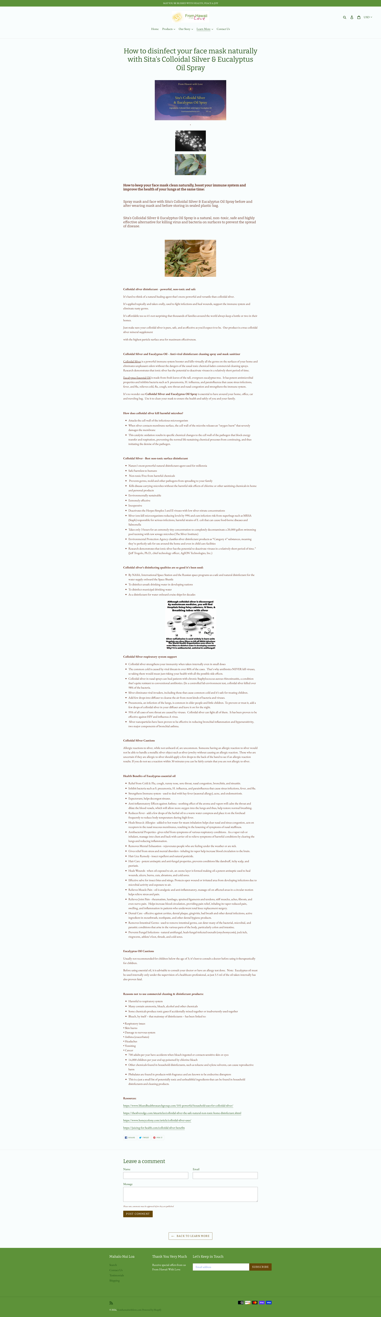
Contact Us (115, 1270)
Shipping (114, 1280)
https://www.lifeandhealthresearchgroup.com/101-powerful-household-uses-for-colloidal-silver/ (178, 1105)
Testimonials (116, 1275)
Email (196, 1169)
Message (128, 1184)
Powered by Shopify (151, 1309)
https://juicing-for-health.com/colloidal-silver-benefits (154, 1128)
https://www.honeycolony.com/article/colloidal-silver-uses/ (157, 1120)
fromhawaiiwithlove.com (129, 1309)
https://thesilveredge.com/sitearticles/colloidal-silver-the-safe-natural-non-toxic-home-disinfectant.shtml (182, 1113)
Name (126, 1169)
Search (113, 1265)
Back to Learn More (193, 1236)
